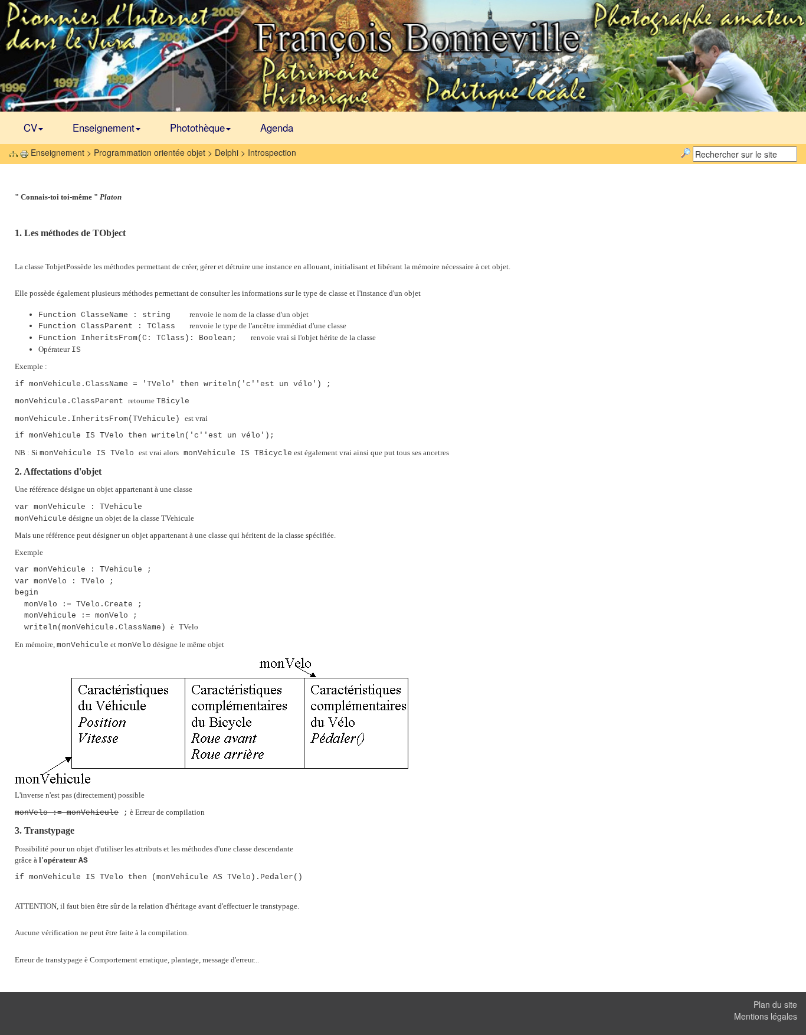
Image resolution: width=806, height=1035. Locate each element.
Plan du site (775, 1004)
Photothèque (197, 127)
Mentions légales (765, 1016)
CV (30, 127)
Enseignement (104, 127)
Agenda (276, 127)
